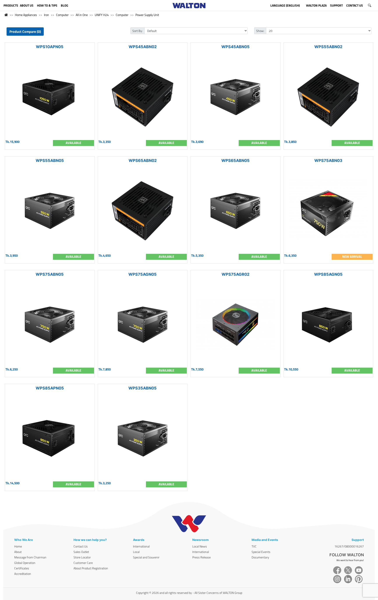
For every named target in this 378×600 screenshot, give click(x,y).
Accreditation (22, 573)
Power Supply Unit (147, 14)
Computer (62, 14)
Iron (46, 14)
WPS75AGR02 (235, 274)
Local (136, 551)
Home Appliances (26, 14)
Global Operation (24, 562)
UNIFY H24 (102, 14)
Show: (260, 30)
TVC (254, 546)
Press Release (201, 557)
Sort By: (137, 30)
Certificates (21, 568)
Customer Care (83, 562)
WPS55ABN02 (328, 46)
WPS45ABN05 (235, 46)
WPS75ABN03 (328, 160)
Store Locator (82, 557)
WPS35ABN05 (142, 388)
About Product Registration (91, 568)
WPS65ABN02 (143, 160)
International (141, 546)
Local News (199, 546)
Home (18, 546)
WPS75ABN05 (50, 274)
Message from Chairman (30, 557)
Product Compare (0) (25, 31)
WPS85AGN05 (328, 274)
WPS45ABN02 (143, 46)
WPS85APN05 (50, 388)
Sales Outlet (81, 551)
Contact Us (81, 546)
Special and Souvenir (146, 557)
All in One (82, 14)
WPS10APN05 (49, 46)
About (18, 551)
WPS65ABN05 (235, 160)
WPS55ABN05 (50, 160)
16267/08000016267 (349, 546)
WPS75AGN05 (142, 274)
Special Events (261, 551)
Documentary (260, 557)
